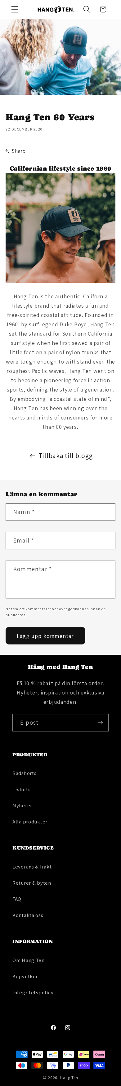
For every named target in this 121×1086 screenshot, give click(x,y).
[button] (15, 9)
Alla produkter (29, 821)
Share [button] (19, 150)
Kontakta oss (27, 915)
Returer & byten (31, 882)
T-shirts (21, 789)
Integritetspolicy (32, 992)
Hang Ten (69, 1077)
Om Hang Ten (28, 960)
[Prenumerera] (100, 722)
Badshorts (24, 773)
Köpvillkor (25, 976)
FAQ (16, 899)
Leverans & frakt (32, 866)
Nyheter (22, 805)
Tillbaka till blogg (65, 455)
